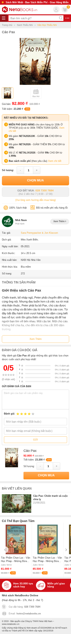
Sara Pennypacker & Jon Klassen (39, 232)
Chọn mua (35, 180)
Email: (25, 613)
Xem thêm (59, 221)
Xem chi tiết (54, 161)
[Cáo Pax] (35, 84)
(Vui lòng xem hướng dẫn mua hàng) (35, 200)
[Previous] (5, 549)
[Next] (65, 549)
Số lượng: (8, 170)
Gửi (35, 439)
